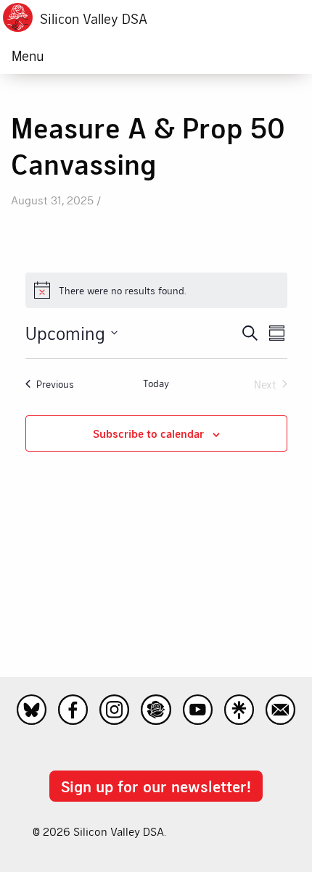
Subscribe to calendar (148, 433)
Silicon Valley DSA (93, 18)
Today (156, 383)
